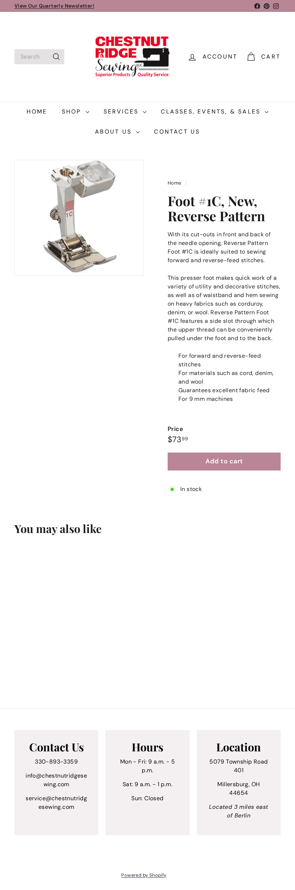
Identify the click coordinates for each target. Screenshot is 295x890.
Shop (73, 111)
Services (122, 111)
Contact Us (177, 131)
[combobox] (39, 56)
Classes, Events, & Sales (212, 111)
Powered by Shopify (143, 875)
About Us (115, 131)
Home (37, 111)
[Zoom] (79, 217)
